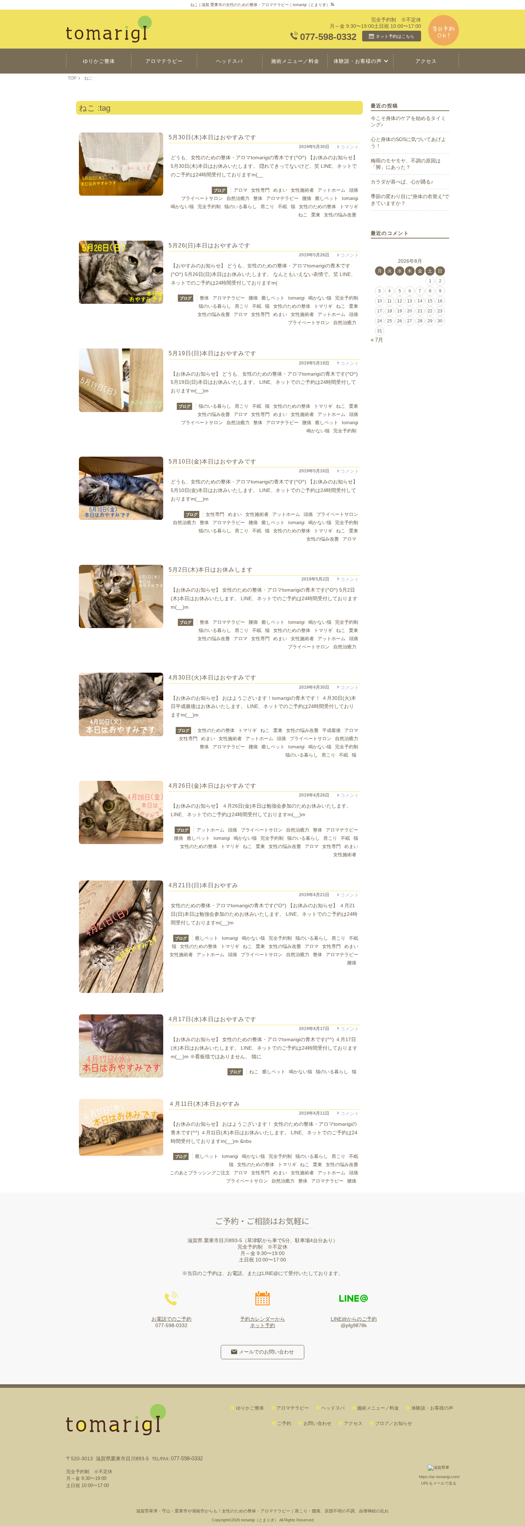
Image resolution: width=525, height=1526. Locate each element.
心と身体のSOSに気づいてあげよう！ (408, 142)
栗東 (315, 214)
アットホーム (331, 190)
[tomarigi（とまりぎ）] (110, 29)
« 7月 (377, 340)
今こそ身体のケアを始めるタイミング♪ (408, 121)
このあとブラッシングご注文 (200, 1172)
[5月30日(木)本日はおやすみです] (121, 164)
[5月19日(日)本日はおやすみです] (121, 380)
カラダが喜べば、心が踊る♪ (402, 182)
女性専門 (260, 190)
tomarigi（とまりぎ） (259, 1520)
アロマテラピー (282, 198)
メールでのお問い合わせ (266, 1352)
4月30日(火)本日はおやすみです (212, 677)
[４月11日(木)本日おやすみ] (121, 1127)
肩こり (267, 206)
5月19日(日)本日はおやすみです (212, 353)
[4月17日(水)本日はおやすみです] (121, 1046)
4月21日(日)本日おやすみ (203, 885)
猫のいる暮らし (240, 206)
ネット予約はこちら (395, 36)
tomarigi (350, 198)
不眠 (282, 206)
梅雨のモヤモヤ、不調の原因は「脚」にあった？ (406, 164)
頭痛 (353, 190)
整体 (257, 198)
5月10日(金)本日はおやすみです (212, 461)
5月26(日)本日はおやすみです (209, 245)
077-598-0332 (328, 36)
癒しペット (326, 198)
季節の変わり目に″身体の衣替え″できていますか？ (410, 200)
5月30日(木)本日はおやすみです (212, 137)
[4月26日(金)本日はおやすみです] (121, 812)
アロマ (241, 190)
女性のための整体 (317, 206)
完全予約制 (209, 206)
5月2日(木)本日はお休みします (211, 570)
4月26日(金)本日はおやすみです (212, 786)
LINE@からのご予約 (354, 1319)
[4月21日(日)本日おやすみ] (121, 936)
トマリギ (349, 206)
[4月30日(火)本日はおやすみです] (121, 704)
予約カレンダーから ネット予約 (262, 1322)
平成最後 (331, 730)
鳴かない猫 (182, 206)
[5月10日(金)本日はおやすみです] (121, 488)
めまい (280, 190)
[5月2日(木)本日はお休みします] (121, 596)
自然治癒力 (238, 198)
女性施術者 (302, 190)
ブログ (219, 190)
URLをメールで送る (438, 1483)
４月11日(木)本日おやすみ (204, 1104)
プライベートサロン (202, 198)
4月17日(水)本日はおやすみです (212, 1019)
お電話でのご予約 (171, 1319)
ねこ (303, 214)
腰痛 (306, 198)
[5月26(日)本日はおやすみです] (121, 272)
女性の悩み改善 (340, 214)
